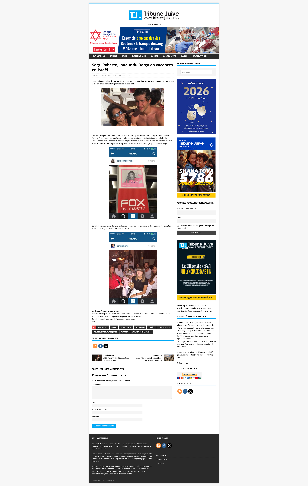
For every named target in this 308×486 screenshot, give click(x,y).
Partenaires (160, 463)
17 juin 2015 (99, 75)
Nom (94, 402)
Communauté (169, 56)
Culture (184, 56)
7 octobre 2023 (98, 56)
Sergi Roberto (164, 327)
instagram (140, 327)
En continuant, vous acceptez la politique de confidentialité (195, 227)
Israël (124, 56)
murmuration (200, 56)
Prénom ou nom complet (186, 209)
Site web (95, 416)
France (113, 56)
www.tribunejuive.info (142, 332)
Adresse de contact (99, 409)
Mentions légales (162, 459)
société (154, 56)
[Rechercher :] (196, 72)
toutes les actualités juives (105, 332)
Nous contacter (161, 455)
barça (113, 327)
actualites (102, 327)
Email (179, 217)
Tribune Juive (111, 75)
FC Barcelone (126, 327)
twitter (124, 332)
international (139, 56)
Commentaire (97, 384)
